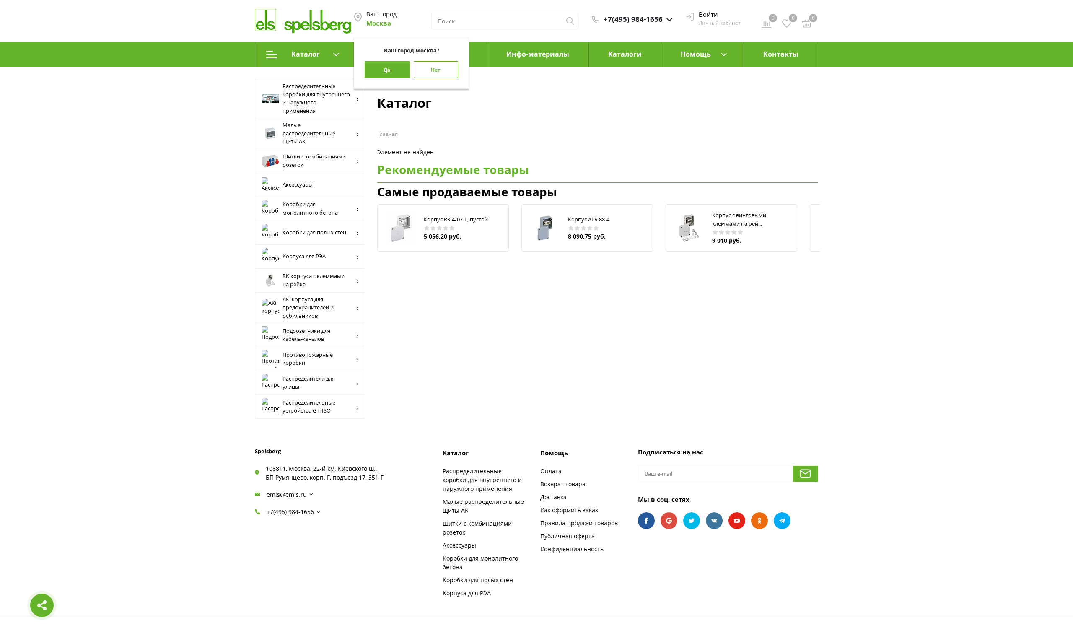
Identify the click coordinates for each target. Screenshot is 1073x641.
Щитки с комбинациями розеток (314, 161)
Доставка (553, 497)
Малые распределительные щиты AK (309, 133)
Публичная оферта (567, 536)
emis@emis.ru (287, 494)
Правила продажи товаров (579, 523)
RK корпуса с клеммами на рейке (314, 280)
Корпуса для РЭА (304, 256)
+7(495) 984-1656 (290, 512)
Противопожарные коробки (308, 359)
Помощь (696, 54)
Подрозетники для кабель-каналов (306, 335)
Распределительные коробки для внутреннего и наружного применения (316, 98)
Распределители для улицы (309, 383)
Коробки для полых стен (314, 232)
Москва (378, 23)
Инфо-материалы (537, 54)
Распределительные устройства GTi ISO (309, 407)
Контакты (780, 54)
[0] (807, 24)
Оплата (551, 471)
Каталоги (625, 54)
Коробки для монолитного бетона (310, 208)
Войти (708, 14)
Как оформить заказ (569, 510)
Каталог (305, 54)
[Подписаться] (805, 474)
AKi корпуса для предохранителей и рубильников (308, 307)
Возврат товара (563, 484)
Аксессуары (298, 184)
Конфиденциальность (572, 549)
